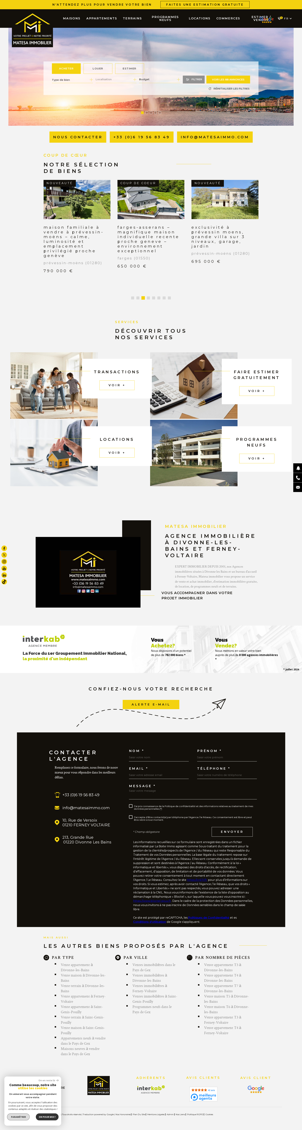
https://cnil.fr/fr (197, 875)
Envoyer (232, 827)
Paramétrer (18, 1116)
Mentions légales (155, 1109)
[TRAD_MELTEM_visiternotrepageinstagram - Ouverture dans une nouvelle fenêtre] (4, 561)
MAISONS (71, 18)
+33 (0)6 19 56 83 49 (80, 790)
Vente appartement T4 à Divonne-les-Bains (222, 973)
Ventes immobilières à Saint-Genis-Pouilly (154, 994)
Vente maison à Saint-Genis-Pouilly (83, 1025)
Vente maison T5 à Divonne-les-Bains (226, 994)
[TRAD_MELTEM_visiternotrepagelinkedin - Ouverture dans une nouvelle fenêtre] (4, 575)
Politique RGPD (195, 1109)
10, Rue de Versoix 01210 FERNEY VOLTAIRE (86, 818)
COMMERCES (228, 18)
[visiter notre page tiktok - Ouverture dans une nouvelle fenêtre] (4, 581)
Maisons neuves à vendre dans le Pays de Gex (80, 1046)
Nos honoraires (123, 1109)
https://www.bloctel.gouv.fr (152, 896)
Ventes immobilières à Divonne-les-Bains (149, 973)
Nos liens (180, 1109)
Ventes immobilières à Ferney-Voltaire (149, 983)
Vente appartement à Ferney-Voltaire (83, 994)
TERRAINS (132, 18)
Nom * (136, 746)
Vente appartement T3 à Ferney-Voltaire (222, 1015)
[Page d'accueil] (32, 29)
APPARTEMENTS (101, 18)
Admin (170, 1109)
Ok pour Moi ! (47, 1116)
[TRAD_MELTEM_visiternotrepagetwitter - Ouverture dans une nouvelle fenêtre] (4, 555)
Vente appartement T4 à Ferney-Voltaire (222, 1025)
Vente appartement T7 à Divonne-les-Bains (222, 983)
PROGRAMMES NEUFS (165, 18)
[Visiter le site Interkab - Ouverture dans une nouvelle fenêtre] (151, 1085)
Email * (138, 763)
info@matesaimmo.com (86, 803)
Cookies (209, 1110)
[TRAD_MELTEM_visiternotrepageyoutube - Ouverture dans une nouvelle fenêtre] (4, 568)
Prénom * (209, 746)
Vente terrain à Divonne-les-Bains (83, 983)
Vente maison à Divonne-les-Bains (83, 973)
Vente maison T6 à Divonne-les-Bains (226, 1004)
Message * (142, 781)
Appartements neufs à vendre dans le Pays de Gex (83, 1036)
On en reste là (46, 1080)
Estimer (129, 68)
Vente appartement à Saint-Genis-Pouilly (82, 1004)
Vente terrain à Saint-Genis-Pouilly (82, 1015)
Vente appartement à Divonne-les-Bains (77, 962)
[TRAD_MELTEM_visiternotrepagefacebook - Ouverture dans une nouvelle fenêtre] (4, 548)
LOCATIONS (199, 18)
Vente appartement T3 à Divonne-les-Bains (222, 962)
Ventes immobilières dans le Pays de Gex (153, 962)
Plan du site (139, 1109)
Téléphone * (213, 763)
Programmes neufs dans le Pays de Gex (152, 1004)
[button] (142, 112)
